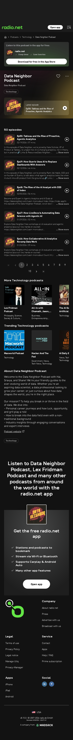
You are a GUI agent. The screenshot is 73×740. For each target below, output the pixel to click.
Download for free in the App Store (36, 62)
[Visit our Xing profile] (51, 684)
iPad (7, 690)
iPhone (9, 684)
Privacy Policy (12, 649)
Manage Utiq (12, 661)
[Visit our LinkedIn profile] (44, 684)
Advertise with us (51, 620)
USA (38, 712)
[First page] (8, 265)
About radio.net (50, 608)
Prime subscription (52, 661)
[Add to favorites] (58, 76)
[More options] (67, 76)
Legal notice (11, 655)
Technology (11, 92)
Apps (44, 649)
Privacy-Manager (14, 667)
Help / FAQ (47, 655)
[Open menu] (69, 27)
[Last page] (43, 271)
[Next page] (36, 271)
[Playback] (65, 108)
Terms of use (12, 643)
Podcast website (12, 431)
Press (45, 614)
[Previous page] (15, 265)
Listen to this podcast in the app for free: (28, 45)
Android (9, 697)
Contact (46, 643)
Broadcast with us (51, 626)
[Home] (5, 37)
